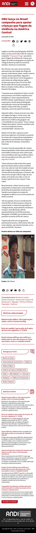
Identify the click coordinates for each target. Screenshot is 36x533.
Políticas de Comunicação (20, 378)
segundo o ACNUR (8, 159)
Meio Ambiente (14, 374)
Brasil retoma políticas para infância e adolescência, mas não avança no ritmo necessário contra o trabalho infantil (17, 339)
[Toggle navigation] (27, 4)
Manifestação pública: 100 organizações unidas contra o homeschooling (17, 320)
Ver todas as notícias (10, 502)
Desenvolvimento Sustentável (12, 362)
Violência (13, 304)
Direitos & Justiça (22, 297)
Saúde (5, 374)
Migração (15, 302)
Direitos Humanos (8, 300)
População (5, 304)
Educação (26, 374)
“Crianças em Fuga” (16, 56)
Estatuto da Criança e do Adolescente (14, 370)
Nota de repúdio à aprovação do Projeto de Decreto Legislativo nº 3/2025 (17, 329)
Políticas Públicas (26, 302)
